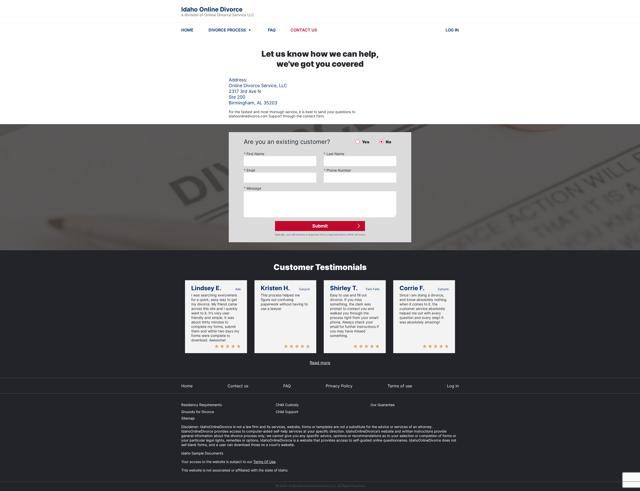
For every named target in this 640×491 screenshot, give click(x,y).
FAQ (272, 29)
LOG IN (452, 29)
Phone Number (337, 170)
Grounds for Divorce (197, 412)
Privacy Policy (339, 385)
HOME (187, 29)
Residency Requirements (201, 405)
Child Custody (287, 405)
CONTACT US (303, 29)
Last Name (334, 154)
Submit (320, 226)
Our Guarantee (382, 405)
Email (249, 170)
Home (186, 385)
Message (252, 188)
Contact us (238, 385)
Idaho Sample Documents (202, 453)
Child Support (287, 412)
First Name (254, 154)
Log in (453, 385)
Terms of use (400, 385)
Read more (320, 362)
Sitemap (188, 418)
